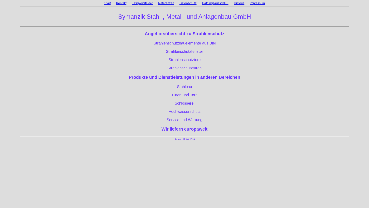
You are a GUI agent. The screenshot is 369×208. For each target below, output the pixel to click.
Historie (239, 3)
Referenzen (166, 3)
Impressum (257, 3)
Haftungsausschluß (215, 3)
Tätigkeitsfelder (142, 3)
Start (107, 3)
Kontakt (121, 3)
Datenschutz (188, 3)
